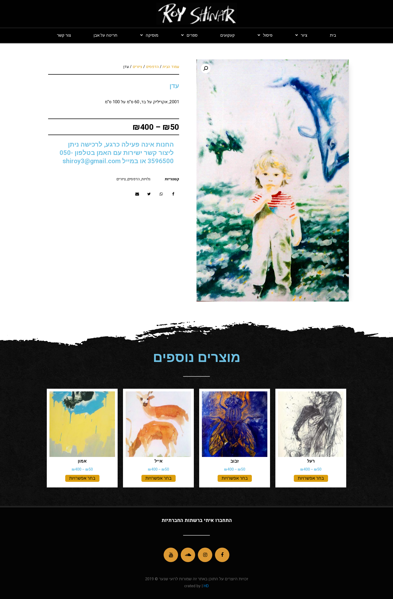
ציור (304, 35)
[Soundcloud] (188, 555)
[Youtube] (171, 555)
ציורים (137, 67)
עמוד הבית (171, 67)
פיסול (267, 35)
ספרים (192, 35)
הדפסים (152, 67)
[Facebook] (222, 555)
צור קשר (64, 35)
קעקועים (227, 35)
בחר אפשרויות (311, 478)
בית (333, 35)
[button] (173, 194)
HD (206, 585)
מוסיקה (152, 35)
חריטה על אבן (105, 35)
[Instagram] (205, 555)
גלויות (145, 179)
